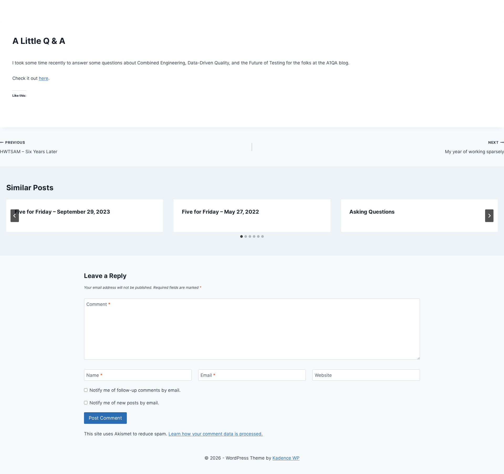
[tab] (241, 236)
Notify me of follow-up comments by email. (135, 390)
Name (94, 375)
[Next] (489, 215)
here (43, 78)
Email (208, 375)
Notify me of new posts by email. (124, 402)
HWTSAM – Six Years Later (28, 147)
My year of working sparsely (474, 147)
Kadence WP (286, 458)
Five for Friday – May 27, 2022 (220, 212)
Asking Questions (372, 212)
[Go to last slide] (14, 215)
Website (323, 375)
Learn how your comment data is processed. (216, 433)
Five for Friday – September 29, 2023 (62, 212)
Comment (98, 304)
